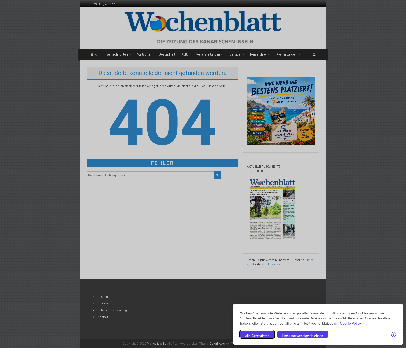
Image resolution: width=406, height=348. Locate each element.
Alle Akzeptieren (257, 336)
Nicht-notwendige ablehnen (302, 336)
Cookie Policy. (351, 323)
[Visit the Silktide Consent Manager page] (393, 334)
